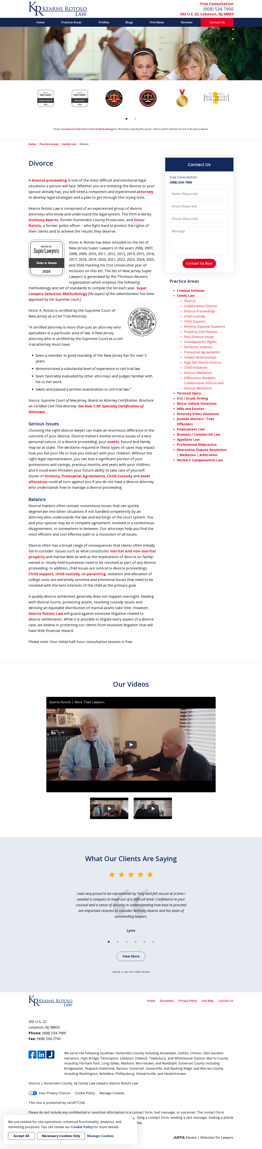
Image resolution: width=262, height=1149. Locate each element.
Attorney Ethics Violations (198, 414)
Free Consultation (216, 3)
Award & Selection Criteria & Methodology (90, 129)
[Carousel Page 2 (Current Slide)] (117, 941)
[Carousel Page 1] (108, 941)
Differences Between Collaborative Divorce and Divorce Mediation (204, 383)
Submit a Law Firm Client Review (131, 971)
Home (40, 22)
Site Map (208, 1001)
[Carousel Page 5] (144, 941)
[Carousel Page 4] (135, 941)
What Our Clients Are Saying (131, 858)
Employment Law (191, 429)
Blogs (129, 22)
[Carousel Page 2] (135, 118)
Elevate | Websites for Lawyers (203, 1137)
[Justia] (50, 1055)
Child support (41, 573)
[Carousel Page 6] (153, 941)
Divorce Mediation (198, 372)
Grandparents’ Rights (200, 342)
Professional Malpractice (197, 444)
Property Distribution (200, 331)
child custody (67, 573)
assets (113, 441)
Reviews (186, 22)
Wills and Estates (190, 408)
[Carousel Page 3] (126, 941)
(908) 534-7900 (218, 9)
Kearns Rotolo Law (46, 613)
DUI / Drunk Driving (192, 398)
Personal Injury (189, 393)
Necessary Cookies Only (61, 1136)
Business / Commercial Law (198, 434)
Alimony (52, 476)
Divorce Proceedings (199, 311)
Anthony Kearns (43, 219)
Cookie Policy (85, 1093)
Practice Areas (71, 22)
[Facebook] (33, 1055)
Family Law (69, 144)
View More (131, 956)
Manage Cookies (111, 1093)
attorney (145, 191)
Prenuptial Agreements (83, 476)
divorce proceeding (49, 180)
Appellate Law (188, 439)
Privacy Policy (187, 1001)
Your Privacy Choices (54, 1093)
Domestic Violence (198, 347)
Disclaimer (167, 1001)
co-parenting (93, 573)
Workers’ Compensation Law (200, 460)
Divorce (190, 301)
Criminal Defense (190, 290)
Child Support (194, 321)
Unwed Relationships (200, 357)
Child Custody (119, 476)
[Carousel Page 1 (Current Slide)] (126, 118)
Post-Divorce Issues (199, 337)
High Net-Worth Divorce (202, 362)
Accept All (21, 1136)
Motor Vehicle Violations (197, 403)
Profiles (104, 22)
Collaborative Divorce (200, 306)
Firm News (157, 22)
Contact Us (217, 22)
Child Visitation (195, 367)
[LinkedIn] (41, 1055)
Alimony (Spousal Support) (204, 326)
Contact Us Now (199, 263)
